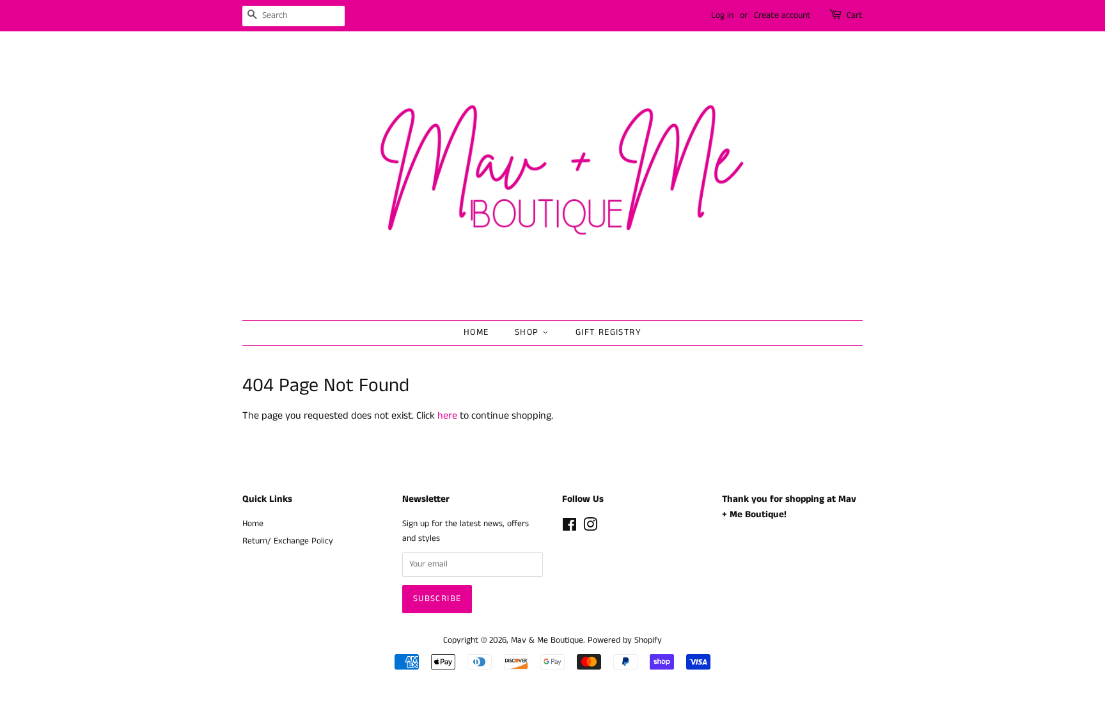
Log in (722, 15)
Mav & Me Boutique (547, 640)
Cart (855, 15)
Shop (528, 332)
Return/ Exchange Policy (287, 541)
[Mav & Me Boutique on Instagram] (590, 528)
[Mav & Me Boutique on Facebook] (569, 528)
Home (476, 332)
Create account (782, 15)
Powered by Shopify (625, 640)
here (447, 415)
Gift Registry (608, 332)
